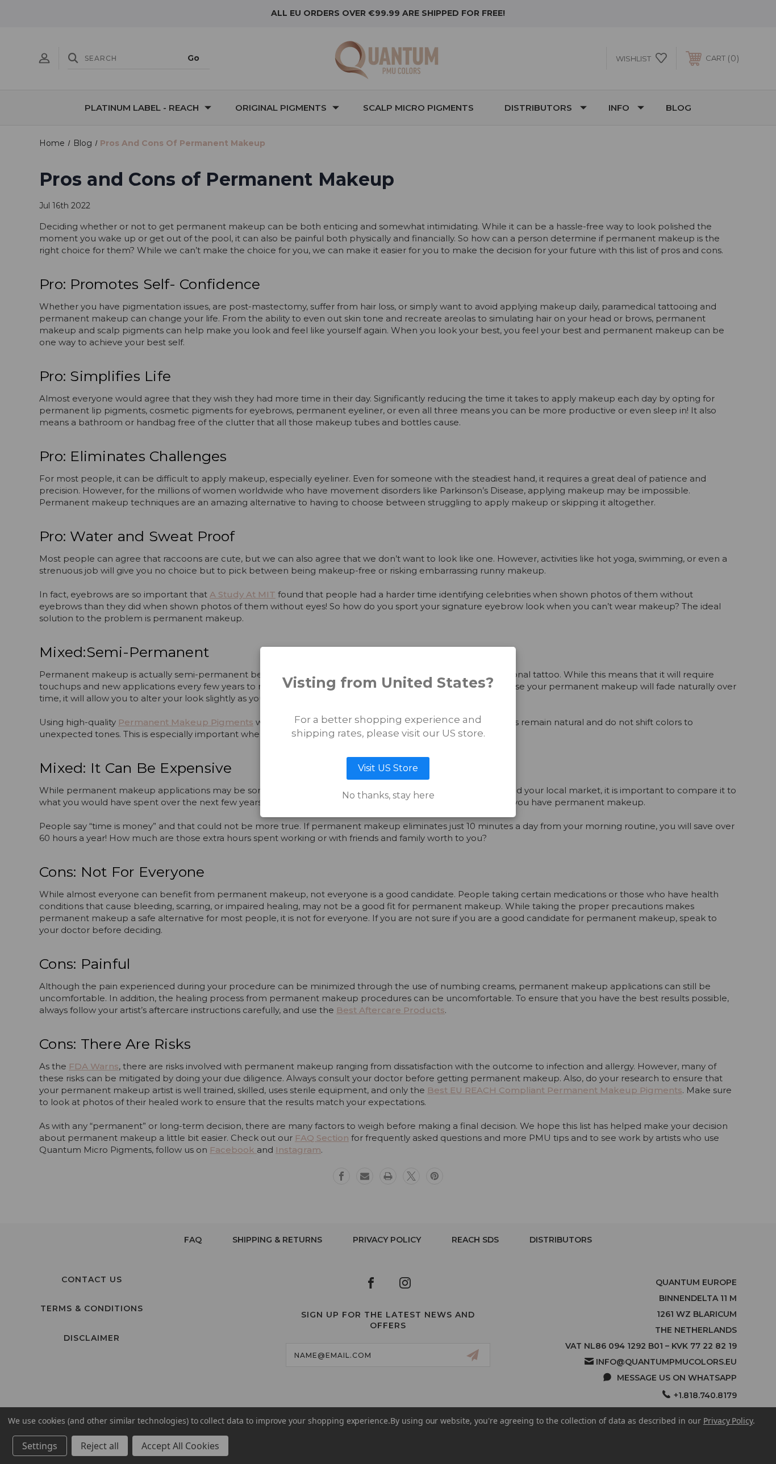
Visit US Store (388, 768)
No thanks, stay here (388, 795)
